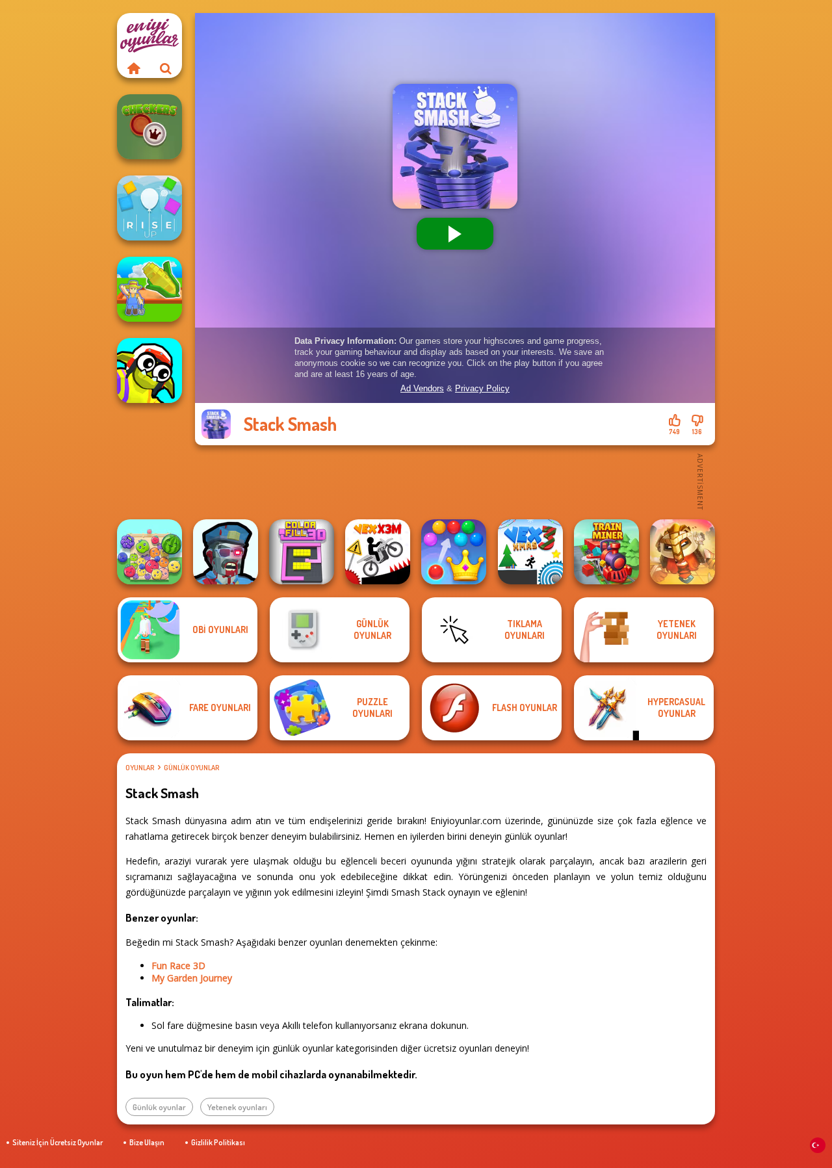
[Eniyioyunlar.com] (133, 68)
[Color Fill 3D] (301, 551)
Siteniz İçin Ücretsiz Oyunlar (57, 1142)
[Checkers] (149, 126)
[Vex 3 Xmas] (530, 551)
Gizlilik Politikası (218, 1142)
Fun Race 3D (178, 965)
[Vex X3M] (377, 551)
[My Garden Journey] (149, 289)
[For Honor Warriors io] (682, 551)
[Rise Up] (149, 207)
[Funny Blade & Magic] (149, 370)
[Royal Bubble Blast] (453, 551)
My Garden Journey (191, 978)
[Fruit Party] (149, 551)
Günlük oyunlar (191, 767)
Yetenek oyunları (237, 1107)
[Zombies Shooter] (225, 551)
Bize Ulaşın (146, 1142)
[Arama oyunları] (166, 68)
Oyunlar (139, 767)
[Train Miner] (606, 551)
